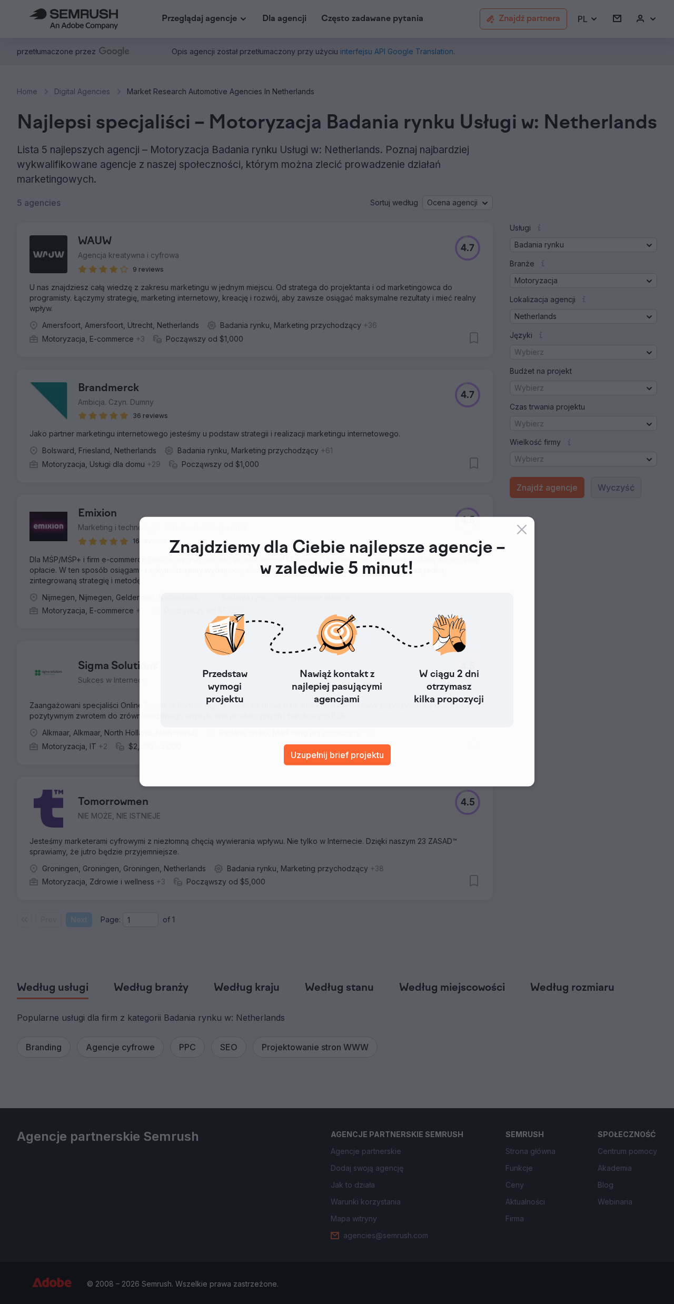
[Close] (521, 530)
